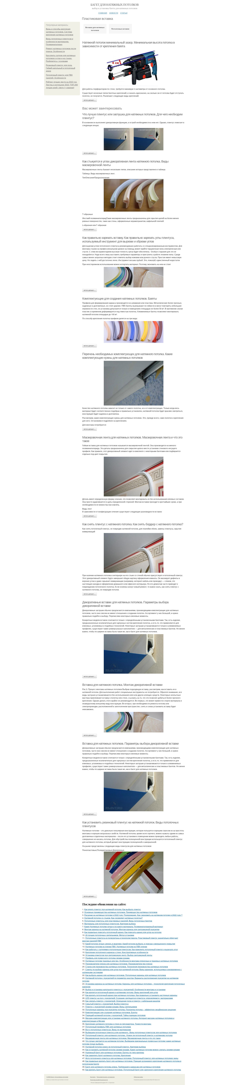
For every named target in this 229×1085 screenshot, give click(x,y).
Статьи (123, 12)
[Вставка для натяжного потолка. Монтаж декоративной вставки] (133, 722)
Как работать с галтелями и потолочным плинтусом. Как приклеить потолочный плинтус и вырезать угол (131, 949)
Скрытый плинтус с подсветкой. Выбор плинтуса (106, 1003)
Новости (113, 12)
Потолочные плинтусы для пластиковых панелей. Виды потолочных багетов (118, 920)
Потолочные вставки (120, 29)
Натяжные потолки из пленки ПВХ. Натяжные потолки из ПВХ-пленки (116, 946)
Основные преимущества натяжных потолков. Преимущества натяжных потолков (120, 912)
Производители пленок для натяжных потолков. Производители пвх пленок (118, 963)
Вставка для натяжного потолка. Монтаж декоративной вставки (122, 685)
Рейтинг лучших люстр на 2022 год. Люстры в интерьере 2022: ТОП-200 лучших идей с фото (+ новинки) (62, 85)
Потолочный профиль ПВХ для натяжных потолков (108, 1026)
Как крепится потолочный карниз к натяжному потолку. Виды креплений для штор (121, 992)
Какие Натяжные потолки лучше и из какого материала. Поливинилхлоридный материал (123, 926)
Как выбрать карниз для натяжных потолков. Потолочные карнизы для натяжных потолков (125, 975)
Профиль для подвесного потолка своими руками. (107, 958)
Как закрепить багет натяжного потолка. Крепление (108, 1055)
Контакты (93, 1077)
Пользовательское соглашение (106, 1077)
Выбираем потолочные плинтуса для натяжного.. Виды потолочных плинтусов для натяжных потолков (131, 1032)
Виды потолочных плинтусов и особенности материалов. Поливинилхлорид (59, 42)
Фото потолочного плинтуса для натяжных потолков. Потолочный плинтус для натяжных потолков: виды (131, 1058)
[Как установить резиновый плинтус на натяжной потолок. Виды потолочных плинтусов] (133, 872)
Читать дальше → (90, 100)
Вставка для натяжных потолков (94, 28)
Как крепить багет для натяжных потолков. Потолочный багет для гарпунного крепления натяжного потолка (133, 1069)
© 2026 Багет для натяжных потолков (57, 1077)
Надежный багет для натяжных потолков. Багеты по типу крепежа (114, 1052)
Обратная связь (138, 1077)
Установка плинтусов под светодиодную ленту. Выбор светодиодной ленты (118, 955)
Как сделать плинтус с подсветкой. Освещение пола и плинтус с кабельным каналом (122, 1001)
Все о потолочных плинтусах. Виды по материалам (108, 1029)
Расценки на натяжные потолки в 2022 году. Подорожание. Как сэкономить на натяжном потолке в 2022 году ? (133, 915)
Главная (102, 12)
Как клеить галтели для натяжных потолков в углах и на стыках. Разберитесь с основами (60, 58)
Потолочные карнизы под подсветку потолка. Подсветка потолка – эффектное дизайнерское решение (130, 1009)
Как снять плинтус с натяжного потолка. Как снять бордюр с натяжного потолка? (132, 524)
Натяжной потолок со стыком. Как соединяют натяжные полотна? (113, 918)
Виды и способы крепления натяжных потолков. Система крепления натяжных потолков (59, 32)
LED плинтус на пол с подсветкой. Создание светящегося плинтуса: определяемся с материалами (129, 998)
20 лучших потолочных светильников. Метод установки (109, 935)
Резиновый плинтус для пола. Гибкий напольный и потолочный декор (60, 68)
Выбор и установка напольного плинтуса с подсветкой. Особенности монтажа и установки (125, 989)
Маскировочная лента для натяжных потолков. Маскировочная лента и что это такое (123, 1038)
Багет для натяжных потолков (115, 5)
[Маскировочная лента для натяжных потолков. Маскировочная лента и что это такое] (133, 476)
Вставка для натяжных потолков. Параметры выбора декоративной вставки (130, 743)
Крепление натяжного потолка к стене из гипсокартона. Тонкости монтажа (118, 1024)
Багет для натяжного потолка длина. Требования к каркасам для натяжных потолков (122, 1066)
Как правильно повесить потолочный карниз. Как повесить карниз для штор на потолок (122, 932)
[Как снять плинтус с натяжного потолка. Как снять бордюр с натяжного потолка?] (133, 553)
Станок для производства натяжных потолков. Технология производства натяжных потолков (126, 966)
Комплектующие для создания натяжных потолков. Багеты (119, 298)
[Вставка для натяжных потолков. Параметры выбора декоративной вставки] (133, 791)
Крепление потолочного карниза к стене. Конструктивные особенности (116, 952)
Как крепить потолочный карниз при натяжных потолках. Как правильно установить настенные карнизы (131, 995)
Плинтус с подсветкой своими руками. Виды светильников (111, 1006)
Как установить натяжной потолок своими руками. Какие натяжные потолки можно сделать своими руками (132, 1049)
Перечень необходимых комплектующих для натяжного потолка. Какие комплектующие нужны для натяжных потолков (127, 355)
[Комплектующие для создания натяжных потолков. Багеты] (133, 332)
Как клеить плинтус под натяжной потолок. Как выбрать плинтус (112, 909)
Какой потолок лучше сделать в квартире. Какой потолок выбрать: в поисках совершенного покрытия (130, 943)
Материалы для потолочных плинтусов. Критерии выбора (110, 923)
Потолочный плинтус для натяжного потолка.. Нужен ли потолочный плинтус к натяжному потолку (129, 1035)
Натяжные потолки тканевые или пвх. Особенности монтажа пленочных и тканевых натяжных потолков (131, 961)
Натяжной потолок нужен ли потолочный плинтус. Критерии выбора (115, 1046)
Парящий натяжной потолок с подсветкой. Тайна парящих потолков (115, 1015)
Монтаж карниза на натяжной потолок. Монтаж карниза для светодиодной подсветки (121, 929)
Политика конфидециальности (99, 1080)
